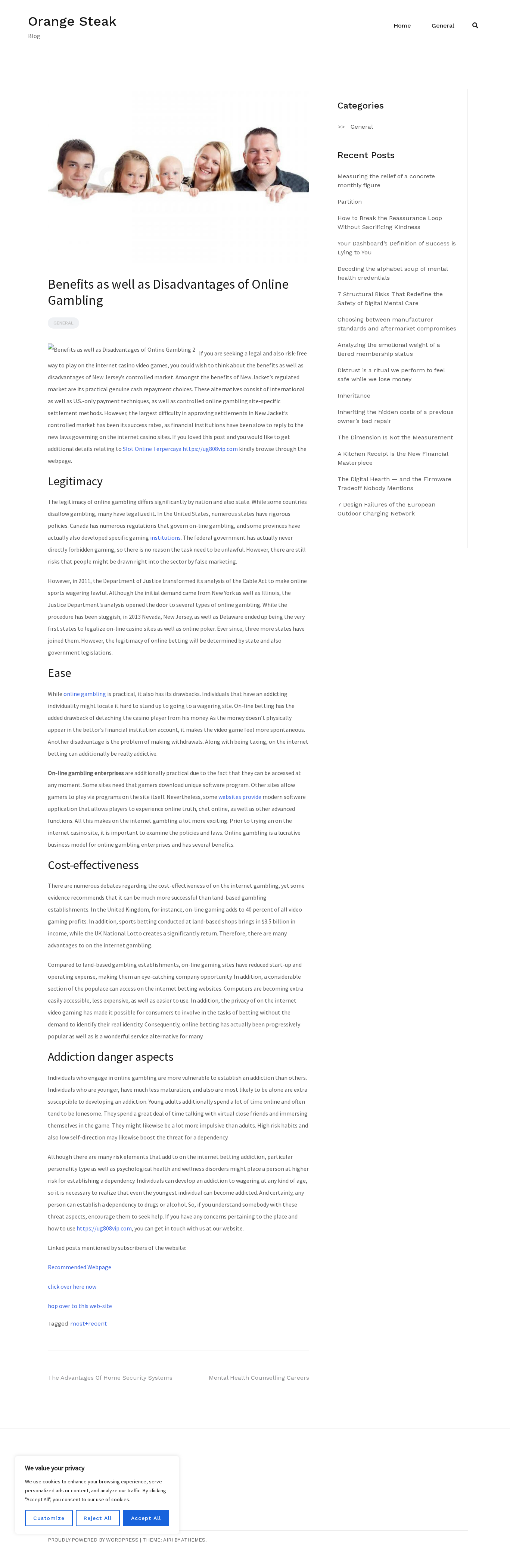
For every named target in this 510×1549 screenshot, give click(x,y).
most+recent (88, 1323)
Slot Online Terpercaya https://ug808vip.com (180, 448)
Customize (49, 1518)
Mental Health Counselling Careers (259, 1377)
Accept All (146, 1518)
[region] (97, 1495)
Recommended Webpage (79, 1267)
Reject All (98, 1518)
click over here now (72, 1286)
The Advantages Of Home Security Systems (110, 1377)
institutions (165, 537)
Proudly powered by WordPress (93, 1540)
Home (402, 25)
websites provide (239, 796)
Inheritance (354, 395)
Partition (350, 201)
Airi (168, 1540)
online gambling (84, 693)
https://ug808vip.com (104, 1228)
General (443, 25)
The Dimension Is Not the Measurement (395, 437)
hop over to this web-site (80, 1306)
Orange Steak (72, 21)
